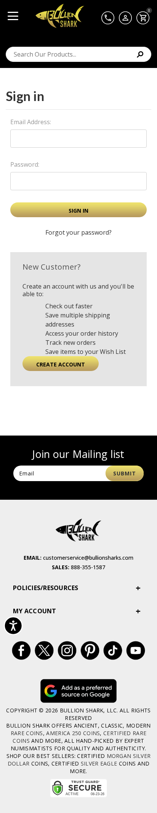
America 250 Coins (73, 733)
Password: (24, 164)
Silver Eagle (99, 763)
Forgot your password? (78, 232)
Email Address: (30, 122)
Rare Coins (27, 733)
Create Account (60, 364)
